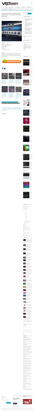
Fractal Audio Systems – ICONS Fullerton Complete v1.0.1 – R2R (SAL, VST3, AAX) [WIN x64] (27, 347)
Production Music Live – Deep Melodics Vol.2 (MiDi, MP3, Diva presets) (29, 270)
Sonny (24, 378)
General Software (26, 228)
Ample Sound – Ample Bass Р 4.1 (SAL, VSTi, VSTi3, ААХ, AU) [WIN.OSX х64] (27, 368)
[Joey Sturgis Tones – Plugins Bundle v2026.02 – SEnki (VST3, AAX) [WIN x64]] (5, 76)
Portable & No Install (26, 232)
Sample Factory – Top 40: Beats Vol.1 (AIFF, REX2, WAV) (29, 287)
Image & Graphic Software (27, 229)
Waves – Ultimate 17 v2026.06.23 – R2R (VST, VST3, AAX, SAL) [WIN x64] (27, 376)
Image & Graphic (17, 7)
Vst (25, 218)
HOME (2, 395)
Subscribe (15, 403)
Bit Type (25, 225)
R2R (18, 103)
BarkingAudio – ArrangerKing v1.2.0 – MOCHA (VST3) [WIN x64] (27, 384)
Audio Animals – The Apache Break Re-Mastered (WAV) (28, 273)
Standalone (26, 216)
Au (25, 211)
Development (28, 7)
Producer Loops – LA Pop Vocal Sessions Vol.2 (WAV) (29, 302)
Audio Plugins (26, 208)
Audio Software (26, 207)
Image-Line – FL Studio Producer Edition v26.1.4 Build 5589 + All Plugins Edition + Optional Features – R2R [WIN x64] (27, 241)
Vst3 (25, 219)
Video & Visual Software (27, 235)
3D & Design (22, 7)
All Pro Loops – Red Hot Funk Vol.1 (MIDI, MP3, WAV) (29, 280)
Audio (6, 7)
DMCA (2, 398)
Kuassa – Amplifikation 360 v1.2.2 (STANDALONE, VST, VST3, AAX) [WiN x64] (16, 108)
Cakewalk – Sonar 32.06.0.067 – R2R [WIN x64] (31, 156)
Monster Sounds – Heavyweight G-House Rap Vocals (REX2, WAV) (29, 311)
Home (2, 7)
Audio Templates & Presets (28, 221)
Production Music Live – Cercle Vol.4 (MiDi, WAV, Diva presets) (29, 267)
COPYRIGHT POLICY (4, 397)
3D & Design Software (26, 206)
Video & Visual (11, 7)
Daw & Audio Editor (27, 222)
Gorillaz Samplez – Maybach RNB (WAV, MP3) (28, 296)
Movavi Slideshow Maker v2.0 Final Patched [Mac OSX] (31, 113)
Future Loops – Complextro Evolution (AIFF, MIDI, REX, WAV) (29, 284)
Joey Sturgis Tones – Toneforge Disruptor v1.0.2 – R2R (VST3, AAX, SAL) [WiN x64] (6, 108)
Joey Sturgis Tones (4, 103)
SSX (25, 215)
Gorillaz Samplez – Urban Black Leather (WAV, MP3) (29, 299)
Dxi (25, 212)
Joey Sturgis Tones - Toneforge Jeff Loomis (12, 103)
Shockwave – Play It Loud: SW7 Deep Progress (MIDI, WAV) (28, 314)
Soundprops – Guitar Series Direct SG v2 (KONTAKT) (28, 260)
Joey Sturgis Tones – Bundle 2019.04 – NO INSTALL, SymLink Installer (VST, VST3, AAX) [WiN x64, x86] (11, 95)
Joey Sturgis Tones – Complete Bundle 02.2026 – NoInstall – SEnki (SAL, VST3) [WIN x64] (11, 82)
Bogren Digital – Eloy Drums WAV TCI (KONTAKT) (28, 264)
